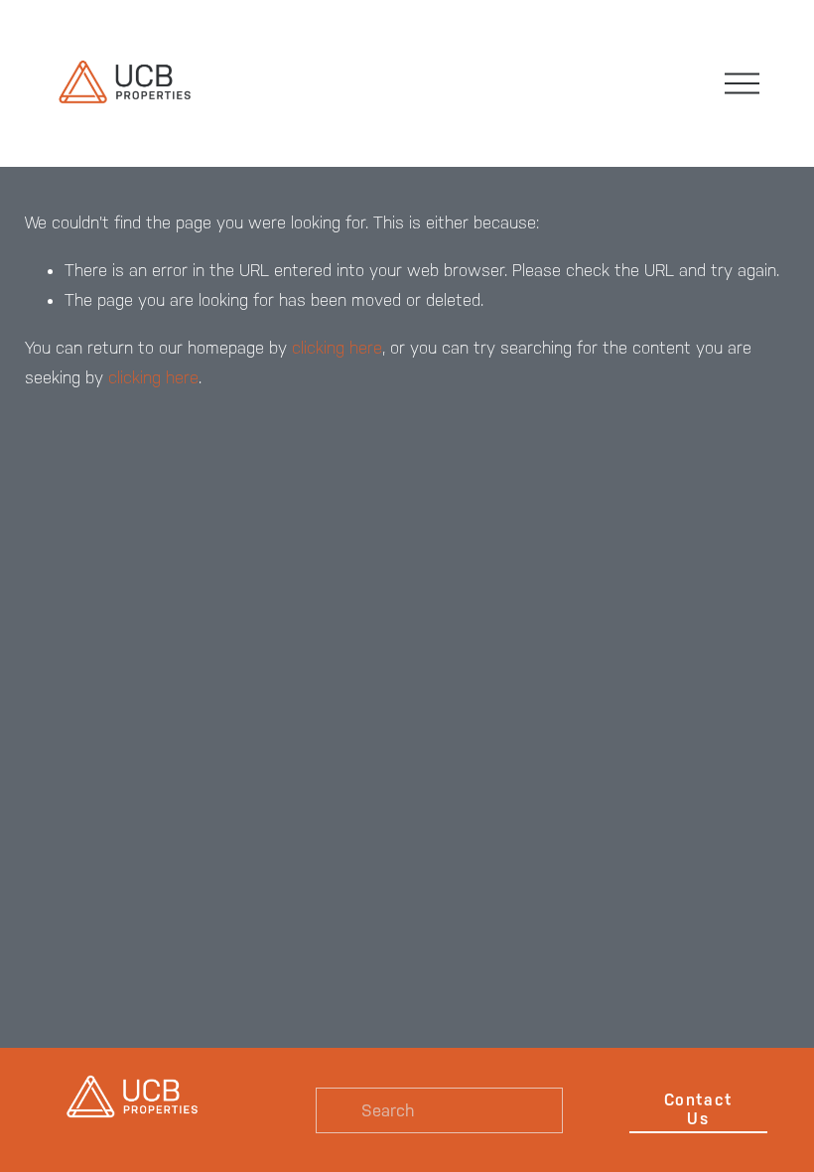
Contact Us (698, 1109)
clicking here (337, 348)
